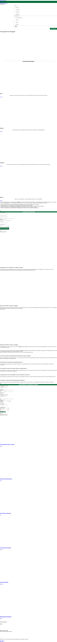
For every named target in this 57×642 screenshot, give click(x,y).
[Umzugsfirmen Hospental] (26, 511)
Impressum (2, 636)
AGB (0, 634)
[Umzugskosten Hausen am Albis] (26, 442)
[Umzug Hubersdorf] (26, 580)
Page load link (2, 640)
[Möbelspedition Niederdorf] (26, 614)
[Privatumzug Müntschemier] (26, 476)
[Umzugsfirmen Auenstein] (26, 545)
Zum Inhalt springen (3, 0)
